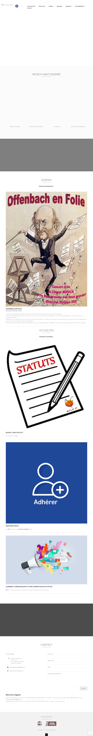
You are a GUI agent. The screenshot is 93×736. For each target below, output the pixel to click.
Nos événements (79, 6)
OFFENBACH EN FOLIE (14, 309)
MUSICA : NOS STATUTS (14, 432)
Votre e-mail (51, 660)
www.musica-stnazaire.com (16, 671)
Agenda (51, 6)
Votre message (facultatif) (54, 673)
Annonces (68, 6)
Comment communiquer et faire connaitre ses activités (29, 587)
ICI (9, 529)
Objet (49, 667)
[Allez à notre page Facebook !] (16, 6)
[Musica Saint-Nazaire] (7, 6)
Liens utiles (42, 6)
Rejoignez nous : (12, 526)
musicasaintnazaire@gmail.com (17, 667)
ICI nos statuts (14, 436)
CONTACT (29, 8)
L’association (31, 6)
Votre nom (50, 654)
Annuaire (59, 6)
